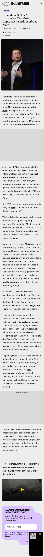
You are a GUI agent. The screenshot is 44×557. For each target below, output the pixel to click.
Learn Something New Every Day (17, 510)
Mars (23, 114)
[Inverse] (20, 3)
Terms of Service (19, 534)
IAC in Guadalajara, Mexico (26, 322)
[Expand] (32, 534)
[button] (22, 489)
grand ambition (9, 170)
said (13, 207)
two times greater (10, 282)
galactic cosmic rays (12, 258)
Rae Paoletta (11, 32)
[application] (22, 490)
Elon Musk (13, 107)
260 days (29, 244)
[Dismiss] (40, 534)
